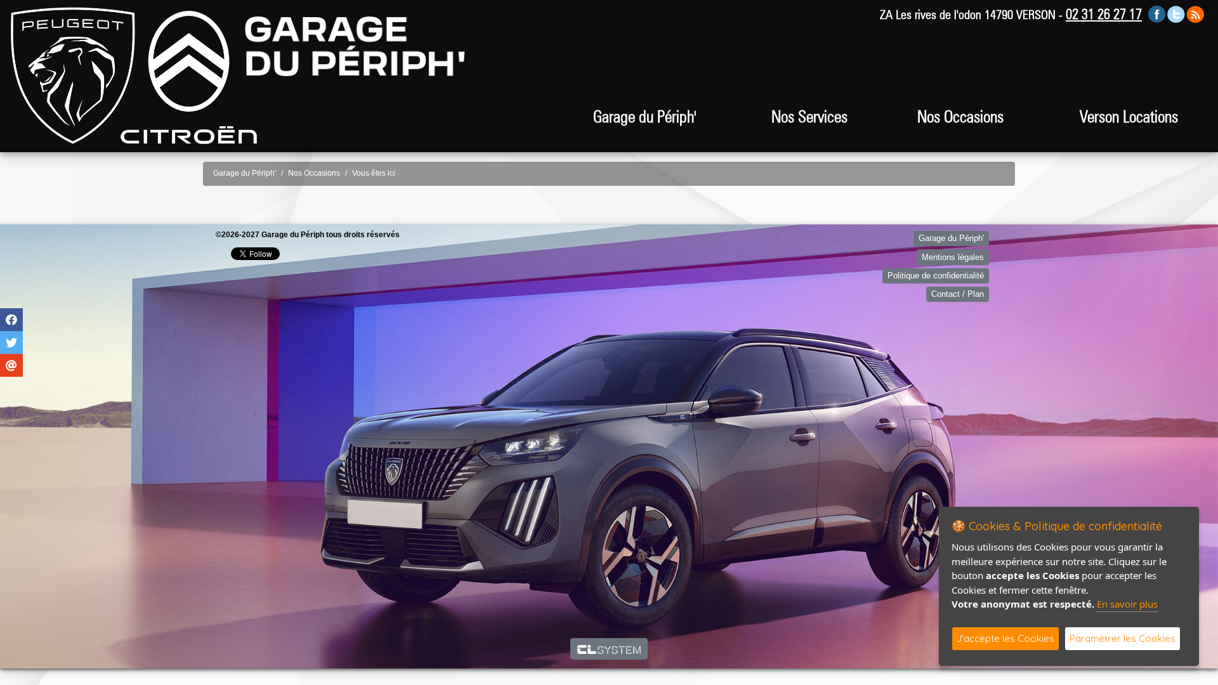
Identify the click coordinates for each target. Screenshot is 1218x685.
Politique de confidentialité (935, 275)
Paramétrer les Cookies (1122, 638)
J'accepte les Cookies (1005, 638)
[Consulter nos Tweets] (1176, 13)
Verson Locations (1129, 116)
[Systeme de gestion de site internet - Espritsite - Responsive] (609, 649)
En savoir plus (1127, 603)
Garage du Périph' (244, 173)
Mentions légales (953, 257)
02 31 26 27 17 (1104, 14)
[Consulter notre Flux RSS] (1195, 13)
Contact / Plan (957, 294)
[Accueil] (73, 75)
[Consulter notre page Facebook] (1157, 13)
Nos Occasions (960, 116)
